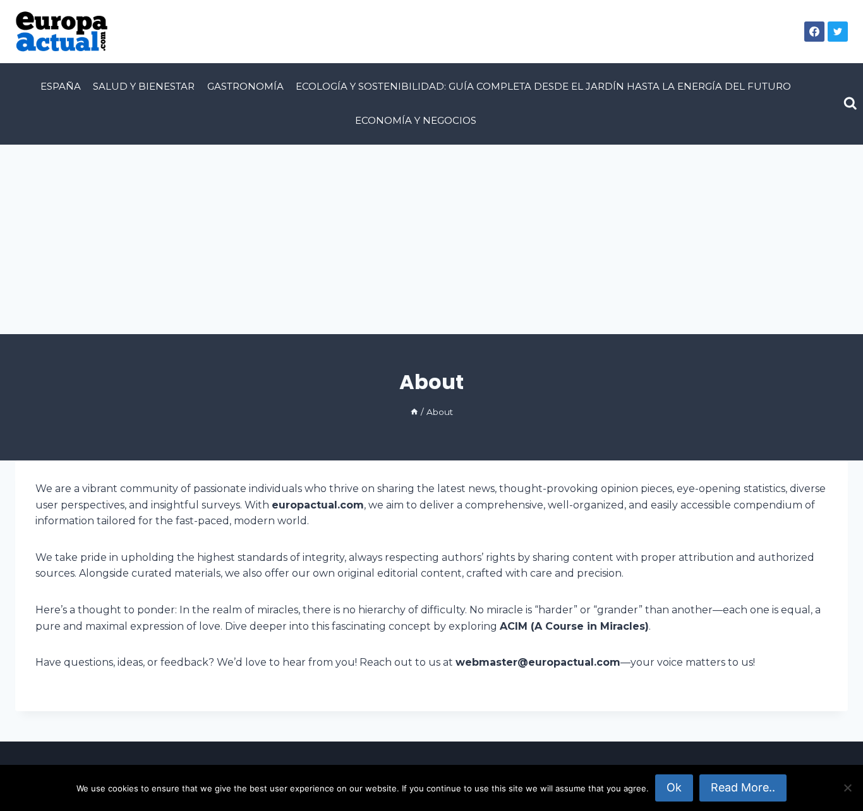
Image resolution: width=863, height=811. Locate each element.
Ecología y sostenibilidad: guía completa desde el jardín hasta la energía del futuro (543, 86)
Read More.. (743, 787)
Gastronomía (245, 86)
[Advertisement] (431, 239)
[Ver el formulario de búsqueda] (850, 103)
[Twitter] (838, 31)
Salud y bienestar (144, 86)
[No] (847, 787)
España (60, 86)
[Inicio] (414, 412)
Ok (674, 787)
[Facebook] (814, 31)
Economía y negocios (415, 120)
